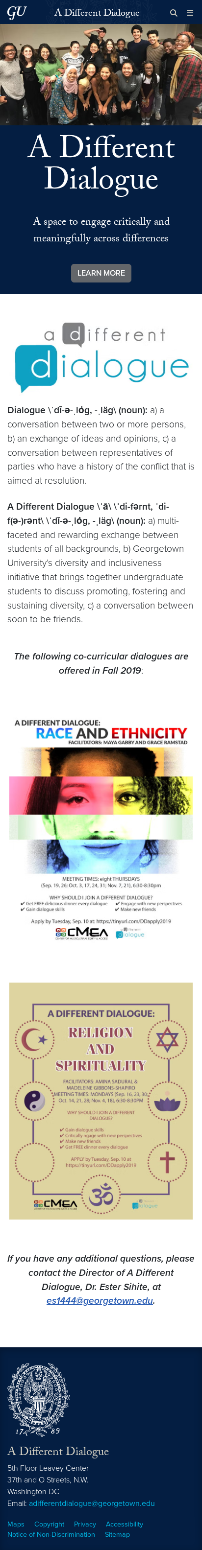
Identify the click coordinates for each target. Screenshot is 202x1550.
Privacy (85, 1524)
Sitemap (117, 1534)
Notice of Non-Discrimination (51, 1534)
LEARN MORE (101, 273)
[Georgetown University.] (17, 13)
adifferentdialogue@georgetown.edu (92, 1503)
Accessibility (124, 1524)
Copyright (49, 1524)
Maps (16, 1524)
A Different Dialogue (97, 14)
